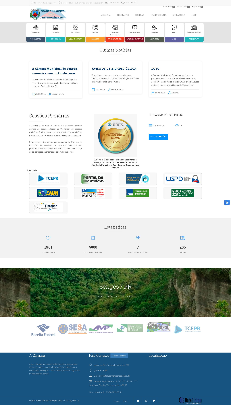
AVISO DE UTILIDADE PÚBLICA (114, 68)
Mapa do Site (197, 7)
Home (117, 401)
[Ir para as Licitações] (154, 27)
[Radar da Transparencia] (48, 207)
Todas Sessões (158, 136)
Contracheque (113, 2)
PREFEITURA (194, 39)
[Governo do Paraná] (93, 193)
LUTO (155, 68)
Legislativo (123, 15)
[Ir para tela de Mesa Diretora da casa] (75, 27)
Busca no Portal (130, 2)
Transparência (158, 15)
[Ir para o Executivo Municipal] (194, 27)
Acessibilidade (183, 7)
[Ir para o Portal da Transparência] (115, 27)
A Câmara (106, 15)
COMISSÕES (56, 39)
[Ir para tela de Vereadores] (35, 27)
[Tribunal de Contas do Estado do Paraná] (48, 179)
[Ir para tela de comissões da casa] (55, 27)
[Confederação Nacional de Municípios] (48, 193)
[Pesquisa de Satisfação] (138, 179)
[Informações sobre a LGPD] (183, 179)
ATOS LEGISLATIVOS (135, 39)
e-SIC (174, 39)
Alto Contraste (168, 7)
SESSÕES (95, 39)
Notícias (139, 15)
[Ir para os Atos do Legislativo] (134, 27)
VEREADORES (35, 39)
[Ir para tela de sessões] (95, 27)
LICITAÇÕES (154, 39)
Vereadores (179, 15)
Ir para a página (119, 355)
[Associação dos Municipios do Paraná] (183, 193)
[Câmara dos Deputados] (138, 193)
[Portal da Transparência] (93, 179)
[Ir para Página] (190, 400)
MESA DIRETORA (75, 39)
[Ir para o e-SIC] (174, 27)
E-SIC (194, 15)
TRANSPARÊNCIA (115, 39)
